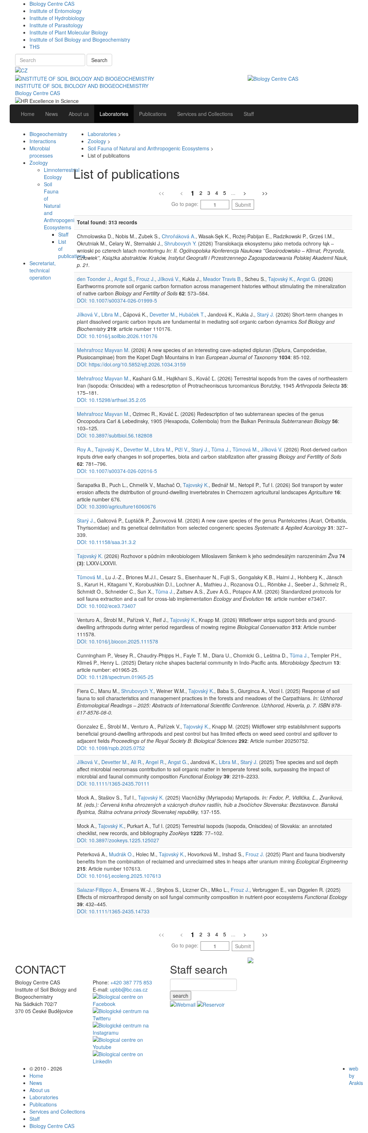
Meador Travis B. (222, 278)
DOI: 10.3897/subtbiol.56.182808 (114, 435)
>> (265, 192)
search (180, 995)
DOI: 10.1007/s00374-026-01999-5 (117, 300)
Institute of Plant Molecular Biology (68, 32)
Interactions (42, 141)
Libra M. (110, 314)
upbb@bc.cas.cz (129, 989)
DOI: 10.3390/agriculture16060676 (116, 506)
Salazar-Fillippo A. (97, 889)
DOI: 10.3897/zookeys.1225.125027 (118, 840)
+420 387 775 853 (131, 982)
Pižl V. (181, 449)
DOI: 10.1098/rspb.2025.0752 (111, 748)
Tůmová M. (245, 449)
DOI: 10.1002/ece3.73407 (106, 605)
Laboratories (102, 133)
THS (34, 46)
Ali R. (137, 762)
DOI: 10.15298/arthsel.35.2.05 (111, 399)
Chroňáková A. (179, 236)
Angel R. (155, 762)
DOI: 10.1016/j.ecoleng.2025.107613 (119, 875)
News (35, 1082)
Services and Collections (57, 1111)
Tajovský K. (281, 278)
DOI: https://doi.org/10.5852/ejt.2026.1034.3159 (131, 364)
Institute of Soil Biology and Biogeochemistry (79, 39)
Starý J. (265, 314)
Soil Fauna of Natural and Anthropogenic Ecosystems (148, 148)
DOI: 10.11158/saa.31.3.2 (106, 542)
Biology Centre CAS (51, 3)
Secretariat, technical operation (42, 270)
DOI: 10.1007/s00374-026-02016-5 (117, 470)
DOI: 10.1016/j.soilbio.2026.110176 (117, 336)
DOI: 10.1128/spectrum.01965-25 (115, 676)
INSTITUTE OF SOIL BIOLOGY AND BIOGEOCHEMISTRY (81, 85)
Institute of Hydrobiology (56, 18)
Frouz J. (145, 278)
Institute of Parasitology (56, 25)
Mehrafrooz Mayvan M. (103, 350)
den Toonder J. (94, 278)
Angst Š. (123, 278)
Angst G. (307, 278)
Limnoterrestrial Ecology (61, 173)
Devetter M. (163, 314)
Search (99, 60)
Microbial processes (41, 152)
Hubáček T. (192, 314)
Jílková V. (168, 278)
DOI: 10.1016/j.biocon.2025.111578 (117, 641)
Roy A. (84, 449)
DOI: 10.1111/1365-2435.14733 (113, 911)
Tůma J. (220, 449)
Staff (63, 234)
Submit (243, 204)
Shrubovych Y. (180, 243)
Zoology (38, 162)
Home (36, 1075)
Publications (43, 1104)
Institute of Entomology (55, 10)
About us (39, 1090)
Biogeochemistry (48, 133)
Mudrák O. (121, 854)
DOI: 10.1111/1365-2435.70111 (113, 783)
